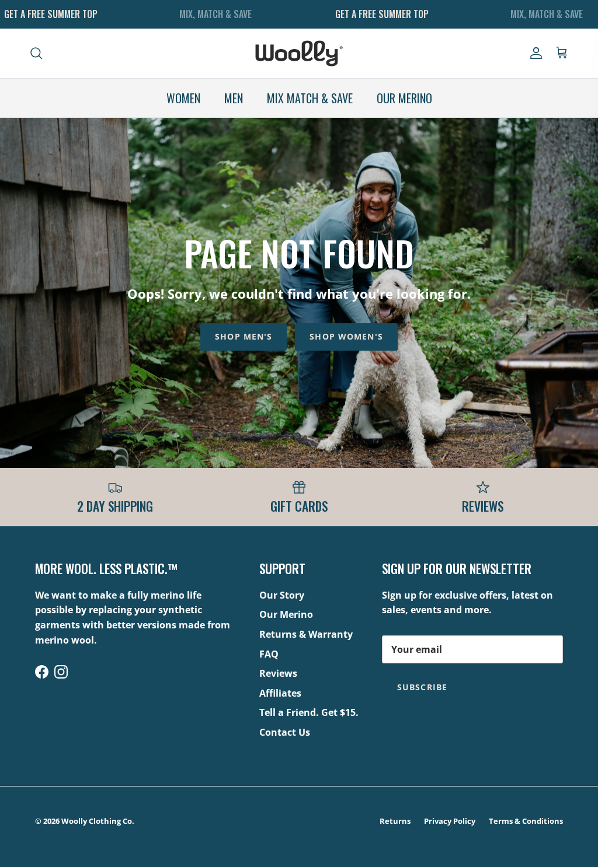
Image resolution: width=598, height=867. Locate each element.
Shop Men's (243, 336)
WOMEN (183, 98)
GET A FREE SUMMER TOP (51, 14)
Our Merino (286, 614)
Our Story (281, 595)
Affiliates (280, 693)
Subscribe (422, 687)
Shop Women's (346, 336)
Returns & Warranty (306, 634)
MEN (233, 98)
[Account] (533, 53)
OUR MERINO (404, 98)
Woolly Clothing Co (96, 821)
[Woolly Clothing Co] (299, 53)
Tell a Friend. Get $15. (309, 712)
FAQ (269, 654)
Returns (395, 821)
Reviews (278, 673)
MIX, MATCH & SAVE (215, 14)
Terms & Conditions (526, 821)
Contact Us (284, 732)
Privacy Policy (449, 821)
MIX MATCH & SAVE (310, 98)
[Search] (36, 53)
